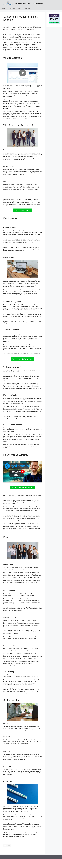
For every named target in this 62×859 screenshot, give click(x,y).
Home (3, 8)
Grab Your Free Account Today (21, 488)
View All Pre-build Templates (22, 359)
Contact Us (27, 8)
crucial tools (15, 814)
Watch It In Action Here (22, 210)
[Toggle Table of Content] (8, 845)
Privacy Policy (12, 8)
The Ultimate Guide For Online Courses (28, 3)
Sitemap (20, 8)
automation (12, 818)
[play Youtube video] (22, 471)
